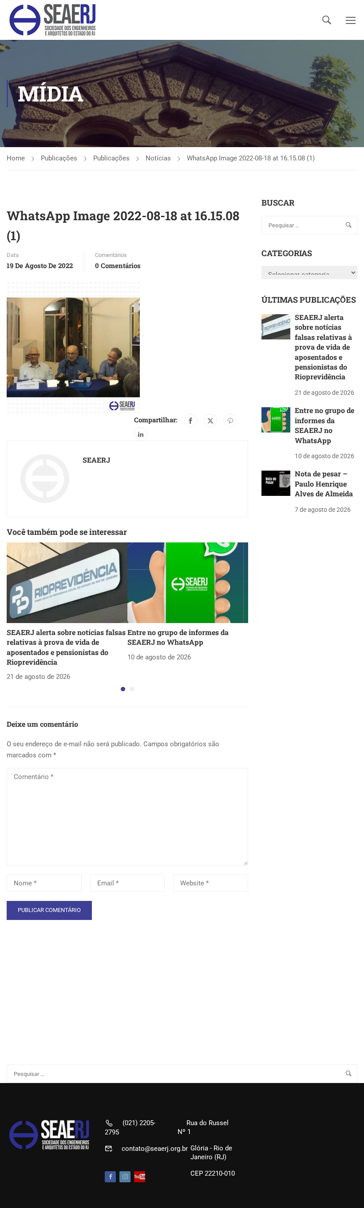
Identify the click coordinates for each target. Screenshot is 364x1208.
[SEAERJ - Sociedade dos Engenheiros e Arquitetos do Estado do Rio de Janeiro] (53, 20)
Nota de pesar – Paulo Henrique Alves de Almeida (324, 483)
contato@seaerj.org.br (155, 1149)
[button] (123, 689)
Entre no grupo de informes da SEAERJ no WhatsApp (178, 637)
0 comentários (118, 265)
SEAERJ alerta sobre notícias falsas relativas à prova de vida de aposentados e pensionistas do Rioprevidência (66, 646)
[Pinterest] (230, 420)
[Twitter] (210, 420)
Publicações (59, 158)
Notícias (158, 158)
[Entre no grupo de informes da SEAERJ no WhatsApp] (187, 582)
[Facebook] (190, 420)
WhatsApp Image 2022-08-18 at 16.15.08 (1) (251, 158)
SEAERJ (96, 459)
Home (16, 158)
